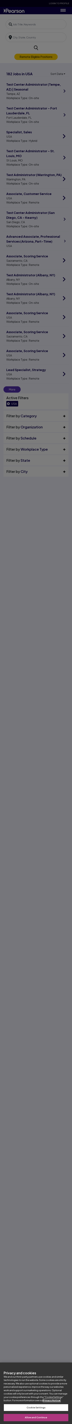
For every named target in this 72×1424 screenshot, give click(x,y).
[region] (36, 1393)
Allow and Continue (36, 1417)
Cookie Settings (36, 1407)
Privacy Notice (51, 1400)
